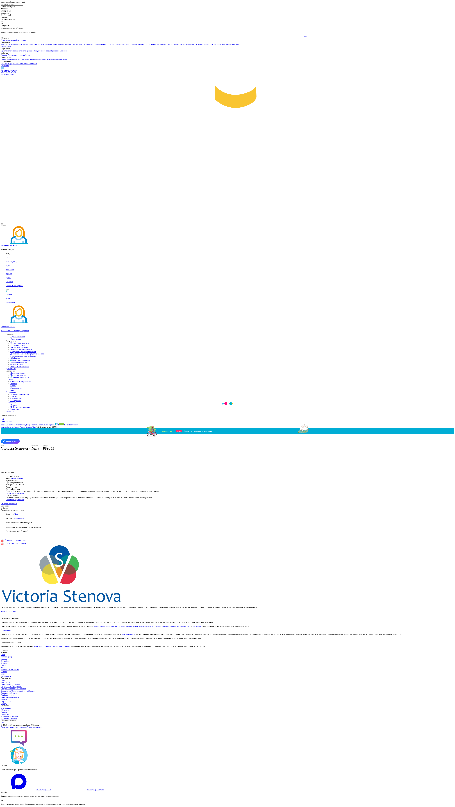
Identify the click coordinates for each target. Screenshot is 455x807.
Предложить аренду (24, 51)
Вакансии (5, 66)
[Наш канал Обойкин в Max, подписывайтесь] (2, 67)
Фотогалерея (21, 40)
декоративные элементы (143, 626)
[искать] (2, 223)
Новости (4, 55)
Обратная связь (215, 44)
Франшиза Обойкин (59, 51)
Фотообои (5, 661)
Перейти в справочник (15, 493)
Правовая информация (230, 44)
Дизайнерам (6, 47)
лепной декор (105, 626)
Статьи (11, 55)
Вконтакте (156, 36)
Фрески (4, 663)
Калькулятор (62, 59)
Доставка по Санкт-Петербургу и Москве (117, 44)
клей (189, 626)
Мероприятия (19, 55)
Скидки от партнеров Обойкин (87, 44)
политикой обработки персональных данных (52, 646)
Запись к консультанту (183, 44)
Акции (27, 55)
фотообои (121, 626)
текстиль (157, 626)
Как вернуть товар (27, 44)
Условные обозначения (30, 59)
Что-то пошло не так (200, 44)
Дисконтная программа (43, 44)
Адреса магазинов (8, 40)
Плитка (4, 672)
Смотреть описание (9, 504)
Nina (16, 514)
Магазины (5, 710)
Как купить (5, 682)
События (9, 379)
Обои (96, 626)
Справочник (11, 392)
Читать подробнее (8, 611)
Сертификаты (51, 59)
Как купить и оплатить (10, 44)
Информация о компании (17, 64)
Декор (3, 665)
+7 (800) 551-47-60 (8, 72)
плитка (183, 626)
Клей (3, 674)
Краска (4, 659)
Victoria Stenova (17, 478)
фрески (129, 626)
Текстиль (4, 667)
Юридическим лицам (42, 51)
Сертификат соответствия (15, 543)
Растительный (18, 518)
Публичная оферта (34, 727)
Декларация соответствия (15, 540)
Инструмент (6, 676)
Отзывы (4, 64)
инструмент (197, 626)
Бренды (43, 59)
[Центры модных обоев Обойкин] (227, 220)
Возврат (4, 699)
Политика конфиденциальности (14, 727)
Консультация (11, 441)
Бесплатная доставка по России (146, 44)
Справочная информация (11, 59)
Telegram (4, 36)
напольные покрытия (170, 626)
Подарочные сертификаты (64, 44)
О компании (11, 403)
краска (114, 626)
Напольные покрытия (10, 670)
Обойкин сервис (165, 44)
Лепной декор (6, 657)
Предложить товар (8, 51)
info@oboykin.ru (7, 74)
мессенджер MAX (43, 790)
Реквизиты (32, 64)
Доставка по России (9, 693)
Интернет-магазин (9, 70)
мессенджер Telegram (95, 790)
